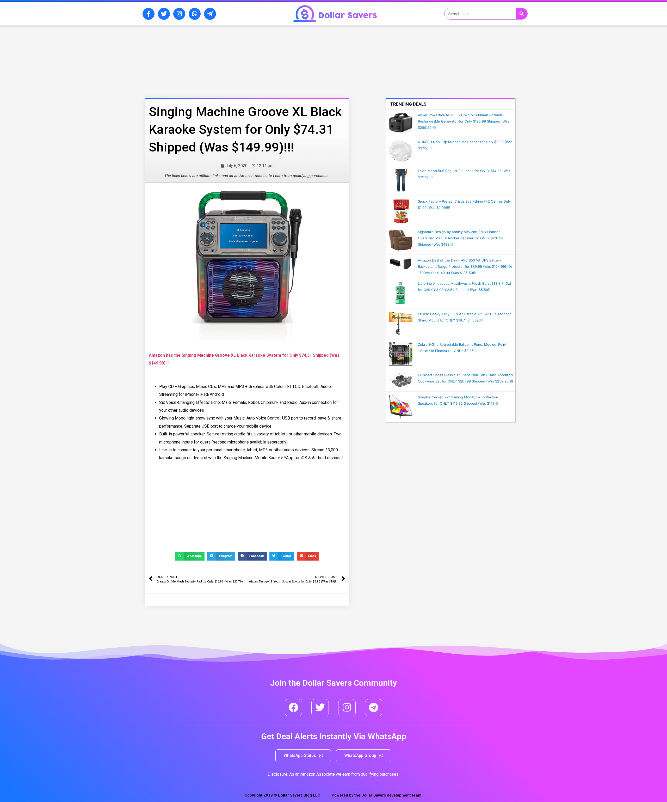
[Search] (521, 13)
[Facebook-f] (149, 14)
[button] (303, 755)
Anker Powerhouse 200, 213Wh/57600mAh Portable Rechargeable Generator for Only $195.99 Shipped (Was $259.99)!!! (463, 121)
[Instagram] (179, 14)
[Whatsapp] (195, 14)
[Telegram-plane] (210, 14)
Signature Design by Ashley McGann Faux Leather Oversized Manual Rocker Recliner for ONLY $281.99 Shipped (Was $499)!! (460, 238)
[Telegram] (373, 707)
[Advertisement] (233, 53)
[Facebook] (293, 707)
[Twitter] (164, 14)
